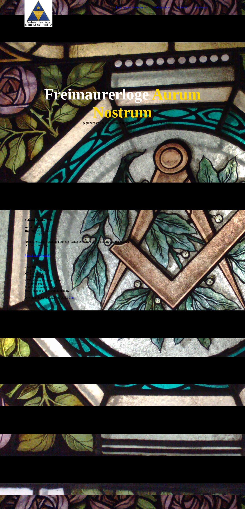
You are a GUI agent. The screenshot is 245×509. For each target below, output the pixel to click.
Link (71, 297)
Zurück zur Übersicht (37, 255)
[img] (57, 13)
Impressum (201, 7)
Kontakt (182, 7)
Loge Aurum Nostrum (129, 7)
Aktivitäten (160, 7)
